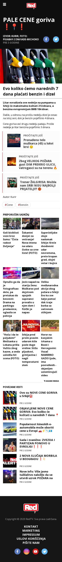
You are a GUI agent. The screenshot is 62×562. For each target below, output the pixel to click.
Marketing (31, 531)
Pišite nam (31, 543)
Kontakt (31, 526)
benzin (23, 205)
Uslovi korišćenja (31, 539)
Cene (9, 205)
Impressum (31, 535)
